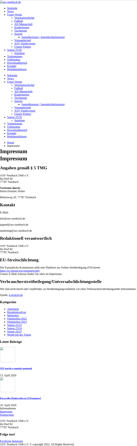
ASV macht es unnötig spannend (16, 368)
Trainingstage (14, 56)
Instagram (17, 441)
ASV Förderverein (24, 43)
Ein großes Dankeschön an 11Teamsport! (20, 398)
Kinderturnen (21, 27)
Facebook (5, 441)
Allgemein (13, 309)
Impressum (6, 411)
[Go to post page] (7, 361)
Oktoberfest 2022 (17, 318)
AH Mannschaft (23, 24)
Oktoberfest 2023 (17, 321)
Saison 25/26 (14, 49)
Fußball (18, 21)
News (10, 11)
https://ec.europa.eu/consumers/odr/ (20, 270)
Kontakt (11, 66)
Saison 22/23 (14, 325)
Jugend (18, 33)
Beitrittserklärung (17, 69)
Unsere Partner (22, 46)
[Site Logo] (10, 2)
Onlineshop (13, 59)
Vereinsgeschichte (24, 17)
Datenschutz (7, 414)
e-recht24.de (16, 295)
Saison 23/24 (14, 328)
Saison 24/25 (14, 331)
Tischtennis (20, 30)
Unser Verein (14, 14)
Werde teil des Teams (19, 334)
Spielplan (19, 53)
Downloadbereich (17, 62)
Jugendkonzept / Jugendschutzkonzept (43, 37)
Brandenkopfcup (16, 312)
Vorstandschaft (22, 40)
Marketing (13, 315)
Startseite (12, 8)
